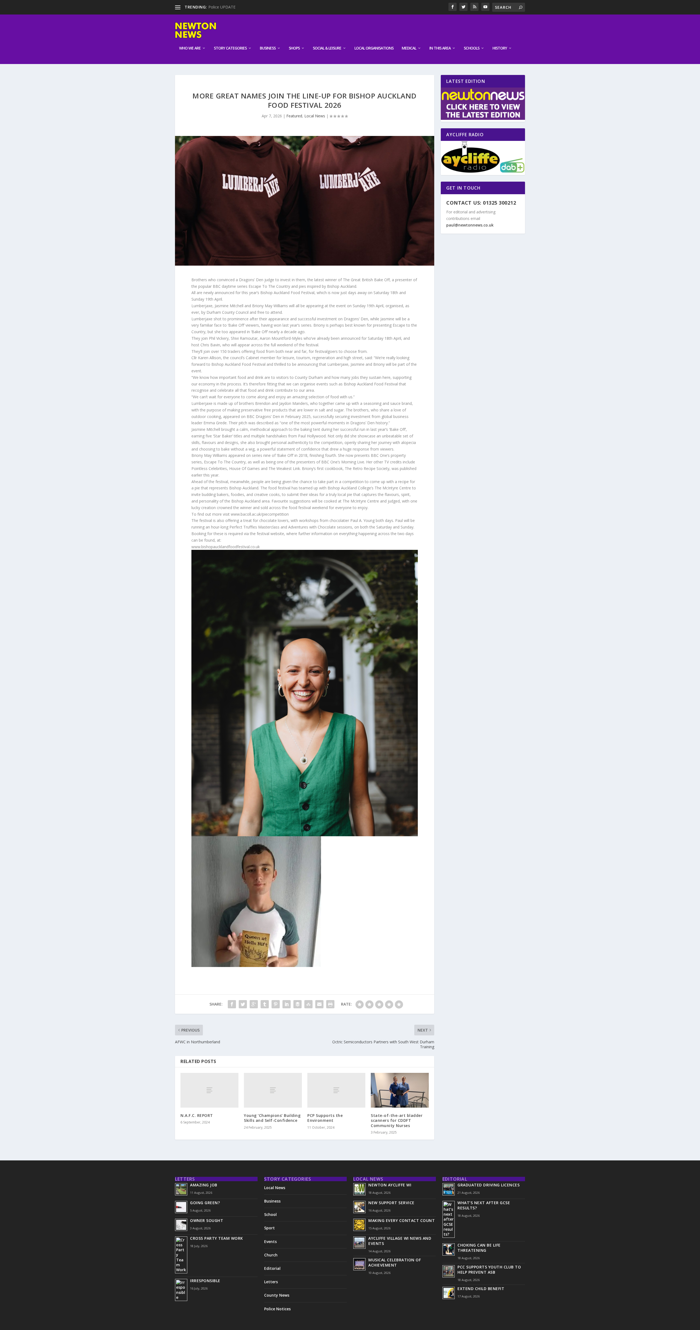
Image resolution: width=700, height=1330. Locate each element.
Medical (409, 48)
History (499, 48)
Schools (471, 48)
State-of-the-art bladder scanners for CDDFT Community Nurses (396, 1120)
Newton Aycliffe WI (389, 1184)
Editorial (272, 1268)
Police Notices (277, 1308)
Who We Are (190, 48)
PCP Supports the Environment (325, 1118)
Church (271, 1255)
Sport (269, 1227)
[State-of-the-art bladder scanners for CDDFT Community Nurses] (400, 1090)
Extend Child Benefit (480, 1288)
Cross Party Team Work (216, 1238)
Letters (271, 1281)
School (270, 1214)
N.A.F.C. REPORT (196, 1115)
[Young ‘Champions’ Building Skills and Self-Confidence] (273, 1090)
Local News (314, 115)
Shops (294, 48)
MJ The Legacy (221, 7)
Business (268, 48)
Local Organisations (373, 48)
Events (270, 1241)
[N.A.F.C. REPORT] (209, 1090)
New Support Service (391, 1202)
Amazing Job (203, 1184)
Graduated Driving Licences (488, 1184)
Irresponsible (205, 1280)
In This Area (440, 48)
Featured (294, 115)
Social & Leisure (327, 48)
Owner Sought (206, 1220)
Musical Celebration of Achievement (394, 1262)
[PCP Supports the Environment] (336, 1090)
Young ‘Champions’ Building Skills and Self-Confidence (272, 1118)
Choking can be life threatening (479, 1247)
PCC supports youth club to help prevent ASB (489, 1269)
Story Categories (230, 48)
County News (276, 1295)
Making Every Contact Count (401, 1220)
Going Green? (205, 1202)
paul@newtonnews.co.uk (470, 225)
